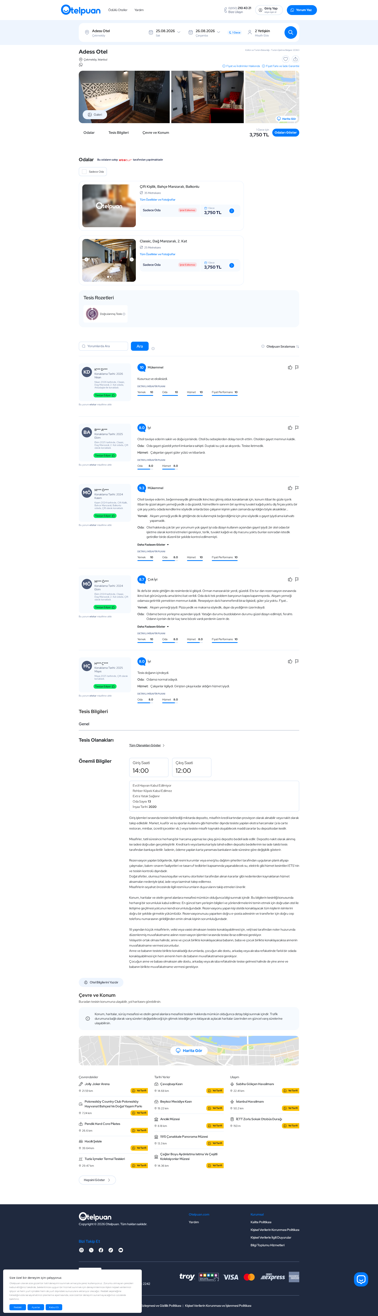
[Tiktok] (110, 1251)
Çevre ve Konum (156, 132)
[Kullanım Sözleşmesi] (153, 349)
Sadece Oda (96, 171)
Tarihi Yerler (162, 1077)
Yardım (139, 10)
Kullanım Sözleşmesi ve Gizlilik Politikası (154, 1306)
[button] (108, 277)
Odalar (89, 132)
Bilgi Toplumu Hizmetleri (267, 1245)
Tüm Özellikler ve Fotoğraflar (157, 199)
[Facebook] (101, 1251)
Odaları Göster (286, 132)
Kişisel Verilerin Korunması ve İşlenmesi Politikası (218, 1306)
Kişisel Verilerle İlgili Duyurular (271, 1237)
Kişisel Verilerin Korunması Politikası (275, 1230)
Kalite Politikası (261, 1222)
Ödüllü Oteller (118, 10)
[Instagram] (81, 1251)
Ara (140, 346)
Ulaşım (234, 1077)
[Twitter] (91, 1251)
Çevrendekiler (88, 1077)
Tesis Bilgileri (118, 132)
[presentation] (86, 259)
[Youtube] (120, 1251)
